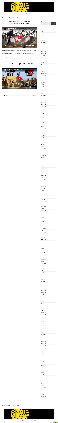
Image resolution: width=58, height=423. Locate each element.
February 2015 (43, 334)
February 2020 (43, 201)
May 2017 (42, 274)
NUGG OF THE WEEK (10, 17)
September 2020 (43, 186)
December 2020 (43, 179)
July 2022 (42, 137)
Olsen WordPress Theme (26, 420)
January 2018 (43, 257)
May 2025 (42, 62)
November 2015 (43, 314)
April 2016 (42, 303)
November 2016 (43, 288)
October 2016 (43, 290)
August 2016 (43, 294)
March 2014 (43, 358)
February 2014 (43, 361)
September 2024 (43, 80)
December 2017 (43, 259)
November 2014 (43, 341)
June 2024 (42, 86)
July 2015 (42, 323)
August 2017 (43, 268)
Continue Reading (33, 57)
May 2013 (42, 381)
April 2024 (42, 91)
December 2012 (43, 392)
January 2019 (43, 230)
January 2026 (43, 44)
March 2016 (43, 305)
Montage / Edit (19, 21)
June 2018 (42, 246)
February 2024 (43, 95)
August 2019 (43, 215)
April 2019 (42, 223)
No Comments (22, 25)
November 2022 (43, 128)
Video (29, 21)
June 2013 (42, 378)
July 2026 (42, 31)
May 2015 (42, 327)
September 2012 (43, 398)
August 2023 (43, 108)
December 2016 (43, 285)
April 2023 (42, 117)
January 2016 (43, 310)
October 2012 (43, 396)
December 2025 (43, 46)
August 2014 (43, 347)
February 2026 (43, 42)
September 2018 (43, 239)
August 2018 (43, 241)
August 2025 (43, 55)
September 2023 (43, 106)
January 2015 (43, 336)
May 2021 (42, 168)
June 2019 (42, 219)
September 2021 (43, 159)
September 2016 (43, 292)
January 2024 (43, 97)
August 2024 (43, 82)
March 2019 (43, 226)
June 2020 (42, 192)
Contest (11, 21)
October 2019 (43, 210)
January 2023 (43, 124)
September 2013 (43, 372)
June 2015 (42, 325)
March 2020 (43, 199)
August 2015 (43, 321)
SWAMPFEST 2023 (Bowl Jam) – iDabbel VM (20, 64)
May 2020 (42, 195)
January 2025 (43, 71)
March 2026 (43, 40)
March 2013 (43, 385)
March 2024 (43, 93)
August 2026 (43, 29)
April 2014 (42, 356)
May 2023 (42, 115)
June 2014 (42, 352)
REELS (3, 17)
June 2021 (42, 166)
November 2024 (43, 75)
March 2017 (43, 279)
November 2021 (43, 155)
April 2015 (42, 330)
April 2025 (42, 64)
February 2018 (43, 254)
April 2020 (42, 197)
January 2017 (43, 283)
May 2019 (42, 221)
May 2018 (42, 248)
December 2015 (43, 312)
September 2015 (43, 319)
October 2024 (43, 77)
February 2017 (43, 281)
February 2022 (43, 148)
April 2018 (42, 250)
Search (42, 21)
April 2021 (42, 170)
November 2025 (43, 49)
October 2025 (43, 51)
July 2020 (42, 190)
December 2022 (43, 126)
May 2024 (42, 88)
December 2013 (43, 365)
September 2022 (43, 133)
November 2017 (43, 261)
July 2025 (42, 57)
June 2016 (42, 299)
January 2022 (43, 150)
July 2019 (42, 217)
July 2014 (42, 350)
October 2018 (43, 237)
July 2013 (42, 376)
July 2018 (42, 243)
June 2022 (42, 139)
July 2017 (42, 270)
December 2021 (43, 153)
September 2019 (43, 212)
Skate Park (25, 21)
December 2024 (43, 73)
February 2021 (43, 175)
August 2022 (43, 135)
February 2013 (43, 387)
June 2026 (42, 33)
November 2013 (43, 367)
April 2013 (42, 383)
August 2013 (43, 374)
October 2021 (43, 157)
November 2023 (43, 102)
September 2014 (43, 345)
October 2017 (43, 263)
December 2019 (43, 206)
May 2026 (42, 35)
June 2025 (42, 60)
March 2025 (43, 66)
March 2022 (43, 146)
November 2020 (43, 181)
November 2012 (43, 394)
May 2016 (42, 301)
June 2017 (42, 272)
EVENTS (17, 17)
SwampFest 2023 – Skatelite (20, 24)
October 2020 (43, 184)
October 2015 (43, 316)
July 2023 (42, 111)
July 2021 (42, 164)
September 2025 (43, 53)
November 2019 (43, 208)
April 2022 (42, 144)
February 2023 (43, 122)
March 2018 (43, 252)
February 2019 (43, 228)
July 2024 (42, 84)
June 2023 (42, 113)
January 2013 (43, 389)
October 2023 (43, 104)
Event (14, 21)
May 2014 (42, 354)
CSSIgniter (34, 420)
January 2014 (43, 363)
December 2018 (43, 232)
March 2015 (43, 332)
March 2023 (43, 119)
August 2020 (43, 188)
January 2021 (43, 177)
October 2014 (43, 343)
